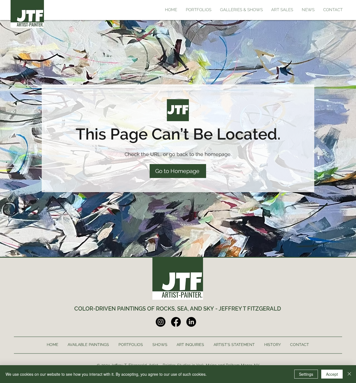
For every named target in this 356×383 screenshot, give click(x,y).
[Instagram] (160, 322)
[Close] (349, 374)
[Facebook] (176, 322)
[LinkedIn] (191, 322)
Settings (306, 374)
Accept (332, 374)
